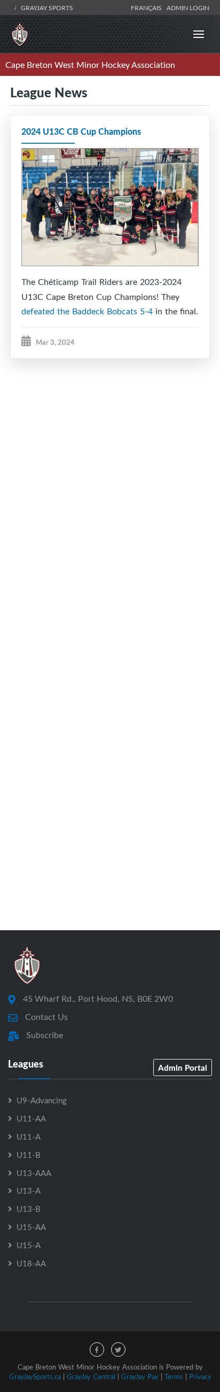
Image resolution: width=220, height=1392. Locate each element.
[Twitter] (118, 1349)
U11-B (29, 1154)
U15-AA (31, 1226)
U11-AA (31, 1118)
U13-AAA (34, 1172)
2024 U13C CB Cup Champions (81, 131)
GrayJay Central (91, 1376)
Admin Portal (182, 1067)
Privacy (200, 1376)
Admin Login (188, 7)
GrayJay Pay (140, 1376)
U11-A (29, 1136)
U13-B (29, 1208)
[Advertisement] (110, 507)
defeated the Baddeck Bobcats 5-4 (87, 311)
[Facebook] (97, 1349)
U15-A (29, 1245)
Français (148, 7)
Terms (173, 1376)
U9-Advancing (42, 1100)
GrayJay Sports (46, 7)
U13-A (29, 1190)
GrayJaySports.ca (35, 1376)
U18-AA (31, 1263)
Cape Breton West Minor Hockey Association (90, 65)
